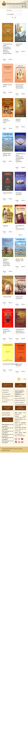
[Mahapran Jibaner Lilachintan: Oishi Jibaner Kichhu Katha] (7, 247)
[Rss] (19, 442)
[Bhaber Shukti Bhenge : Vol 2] (20, 247)
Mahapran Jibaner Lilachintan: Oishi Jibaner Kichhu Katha (6, 262)
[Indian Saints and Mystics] (20, 285)
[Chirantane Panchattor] (20, 181)
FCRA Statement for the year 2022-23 (7, 432)
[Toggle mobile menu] (25, 6)
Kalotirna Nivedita (18, 120)
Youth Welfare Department (20, 404)
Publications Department (20, 400)
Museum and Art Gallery (20, 398)
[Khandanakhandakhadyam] (7, 352)
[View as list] (15, 17)
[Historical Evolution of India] (7, 107)
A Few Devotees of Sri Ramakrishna (7, 400)
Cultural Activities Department (18, 393)
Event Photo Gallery (6, 414)
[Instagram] (16, 439)
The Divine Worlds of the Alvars (6, 331)
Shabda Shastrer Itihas (7, 85)
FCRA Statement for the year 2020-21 (7, 425)
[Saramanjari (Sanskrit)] (20, 352)
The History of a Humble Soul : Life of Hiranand (20, 331)
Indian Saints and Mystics (19, 297)
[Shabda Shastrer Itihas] (7, 73)
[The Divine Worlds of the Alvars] (7, 318)
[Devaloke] (7, 214)
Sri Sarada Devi (5, 392)
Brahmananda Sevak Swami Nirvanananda (20, 86)
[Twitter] (16, 442)
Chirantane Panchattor (19, 193)
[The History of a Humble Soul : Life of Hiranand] (20, 318)
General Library (18, 396)
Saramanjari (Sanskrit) (19, 364)
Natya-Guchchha (7, 193)
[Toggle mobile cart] (22, 6)
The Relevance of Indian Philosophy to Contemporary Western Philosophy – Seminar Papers (7, 48)
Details (11, 59)
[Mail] (22, 442)
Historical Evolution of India (6, 120)
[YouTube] (22, 439)
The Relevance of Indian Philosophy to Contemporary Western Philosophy (20, 157)
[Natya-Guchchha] (7, 181)
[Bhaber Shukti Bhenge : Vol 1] (7, 142)
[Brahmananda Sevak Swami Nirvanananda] (20, 73)
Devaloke (5, 226)
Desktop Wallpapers (6, 412)
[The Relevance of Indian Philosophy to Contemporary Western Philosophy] (20, 142)
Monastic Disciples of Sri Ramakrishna (7, 397)
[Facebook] (19, 439)
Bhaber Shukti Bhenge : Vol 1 (7, 154)
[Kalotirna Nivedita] (20, 107)
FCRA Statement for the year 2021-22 (7, 428)
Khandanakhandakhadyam (10, 364)
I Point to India (7, 296)
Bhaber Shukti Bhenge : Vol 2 (20, 259)
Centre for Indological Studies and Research (19, 391)
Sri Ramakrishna (5, 390)
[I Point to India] (7, 285)
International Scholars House (19, 395)
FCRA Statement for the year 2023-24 (7, 435)
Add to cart (5, 60)
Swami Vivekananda (6, 394)
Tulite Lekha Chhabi (19, 44)
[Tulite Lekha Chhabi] (20, 32)
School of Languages (19, 402)
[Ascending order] (20, 10)
